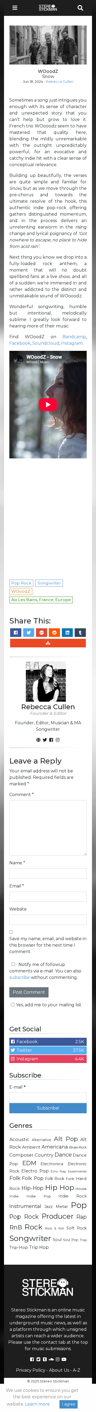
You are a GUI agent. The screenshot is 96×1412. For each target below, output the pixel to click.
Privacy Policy (30, 1370)
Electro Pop (35, 1171)
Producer (58, 1216)
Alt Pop (66, 1139)
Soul (57, 1239)
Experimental (77, 1171)
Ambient (31, 1147)
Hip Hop (59, 1187)
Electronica (52, 1163)
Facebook (19, 343)
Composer (21, 1155)
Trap (83, 1240)
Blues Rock (78, 1147)
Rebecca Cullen (59, 82)
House (81, 1189)
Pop (79, 1205)
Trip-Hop (18, 1247)
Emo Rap (58, 1171)
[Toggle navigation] (16, 8)
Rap (81, 1217)
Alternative (41, 1140)
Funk (70, 1178)
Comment (21, 794)
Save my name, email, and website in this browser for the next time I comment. (47, 945)
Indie (14, 1196)
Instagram (72, 343)
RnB (15, 1227)
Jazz (49, 1206)
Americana (55, 1147)
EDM (29, 1163)
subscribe (19, 977)
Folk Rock (55, 1178)
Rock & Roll (54, 1228)
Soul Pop (70, 1240)
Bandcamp (74, 336)
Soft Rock (76, 1228)
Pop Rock (24, 1216)
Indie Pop (38, 1196)
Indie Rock (72, 1196)
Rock (33, 1226)
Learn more (37, 1404)
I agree (68, 1404)
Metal (62, 1206)
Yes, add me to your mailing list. (49, 1004)
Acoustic (19, 1139)
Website (18, 909)
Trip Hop (39, 1247)
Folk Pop (32, 1178)
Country (44, 1155)
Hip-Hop (32, 1188)
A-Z (76, 1370)
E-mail (17, 1087)
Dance (63, 1154)
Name (17, 862)
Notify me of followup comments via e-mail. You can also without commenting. (45, 971)
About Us (59, 1370)
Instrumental (25, 1206)
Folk (14, 1178)
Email (16, 886)
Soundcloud (45, 343)
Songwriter (30, 1238)
